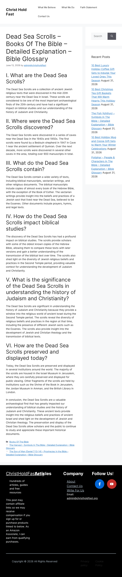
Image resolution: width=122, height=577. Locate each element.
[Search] (112, 36)
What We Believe (47, 7)
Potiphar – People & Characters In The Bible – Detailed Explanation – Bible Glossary (103, 165)
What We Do (68, 7)
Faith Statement (88, 7)
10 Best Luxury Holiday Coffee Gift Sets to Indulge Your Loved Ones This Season (103, 73)
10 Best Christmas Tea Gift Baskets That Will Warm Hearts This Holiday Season (103, 97)
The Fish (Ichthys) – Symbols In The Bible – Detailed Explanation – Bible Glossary (103, 121)
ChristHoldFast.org (25, 473)
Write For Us (75, 490)
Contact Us (44, 16)
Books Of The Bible (19, 441)
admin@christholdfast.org (82, 498)
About (71, 481)
